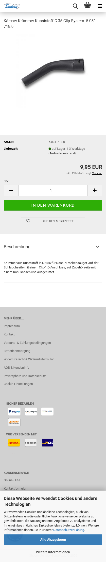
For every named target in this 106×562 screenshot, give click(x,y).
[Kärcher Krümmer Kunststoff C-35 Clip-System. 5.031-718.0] (53, 70)
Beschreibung (17, 246)
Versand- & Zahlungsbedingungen (27, 343)
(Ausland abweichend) (62, 153)
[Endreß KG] (10, 6)
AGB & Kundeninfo (16, 367)
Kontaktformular (15, 488)
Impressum (12, 326)
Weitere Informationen (53, 552)
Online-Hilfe (12, 480)
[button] (11, 190)
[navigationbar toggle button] (100, 6)
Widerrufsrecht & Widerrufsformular (29, 359)
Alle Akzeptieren (53, 540)
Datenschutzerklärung (68, 530)
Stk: (6, 181)
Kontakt (9, 334)
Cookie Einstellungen (18, 384)
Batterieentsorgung (17, 351)
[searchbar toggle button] (75, 6)
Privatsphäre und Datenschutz (25, 376)
